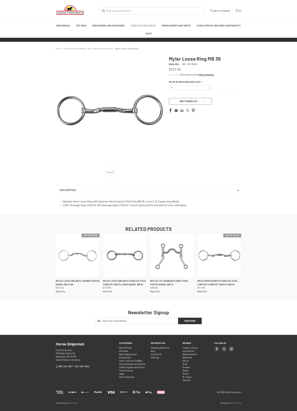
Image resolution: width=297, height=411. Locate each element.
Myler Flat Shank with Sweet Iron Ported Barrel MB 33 (169, 283)
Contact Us (156, 354)
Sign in (216, 11)
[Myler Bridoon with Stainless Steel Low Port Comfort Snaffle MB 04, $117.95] (219, 255)
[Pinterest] (193, 110)
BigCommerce (72, 403)
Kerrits (186, 361)
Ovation (186, 367)
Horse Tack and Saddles (143, 25)
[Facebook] (170, 110)
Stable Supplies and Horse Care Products (219, 25)
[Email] (176, 110)
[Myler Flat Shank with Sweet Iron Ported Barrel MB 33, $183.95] (172, 255)
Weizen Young (235, 403)
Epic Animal (188, 351)
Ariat (185, 364)
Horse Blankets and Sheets (176, 25)
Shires (186, 374)
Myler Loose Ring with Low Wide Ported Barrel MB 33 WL (78, 283)
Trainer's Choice (190, 348)
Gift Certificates (126, 377)
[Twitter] (187, 110)
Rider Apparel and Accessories (108, 25)
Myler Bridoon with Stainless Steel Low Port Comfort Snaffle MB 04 (217, 283)
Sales (149, 33)
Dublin (186, 370)
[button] (205, 75)
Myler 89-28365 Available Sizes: (185, 82)
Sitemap (155, 357)
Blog (153, 351)
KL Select (187, 377)
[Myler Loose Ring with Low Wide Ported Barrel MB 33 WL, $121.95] (77, 255)
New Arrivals (63, 25)
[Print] (181, 110)
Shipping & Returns (160, 348)
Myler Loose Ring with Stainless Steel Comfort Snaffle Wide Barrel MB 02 (124, 283)
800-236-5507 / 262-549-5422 (74, 366)
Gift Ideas (81, 25)
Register (226, 11)
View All (186, 380)
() (239, 11)
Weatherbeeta (190, 354)
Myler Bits (187, 357)
